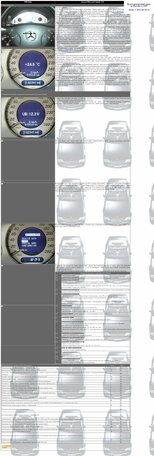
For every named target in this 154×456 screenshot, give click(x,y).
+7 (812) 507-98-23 (141, 10)
